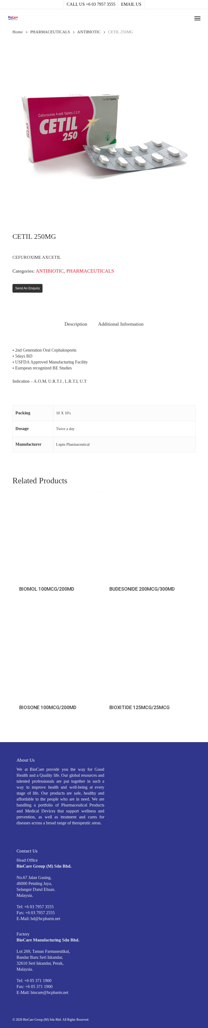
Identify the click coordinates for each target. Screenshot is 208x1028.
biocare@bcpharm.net (49, 992)
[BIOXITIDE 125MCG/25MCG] (146, 654)
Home (17, 32)
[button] (197, 18)
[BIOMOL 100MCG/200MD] (56, 535)
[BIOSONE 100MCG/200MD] (56, 654)
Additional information (121, 324)
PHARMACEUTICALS (50, 32)
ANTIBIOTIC (88, 32)
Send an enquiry (27, 288)
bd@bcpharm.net (45, 918)
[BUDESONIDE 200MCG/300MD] (146, 535)
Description (75, 324)
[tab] (76, 324)
